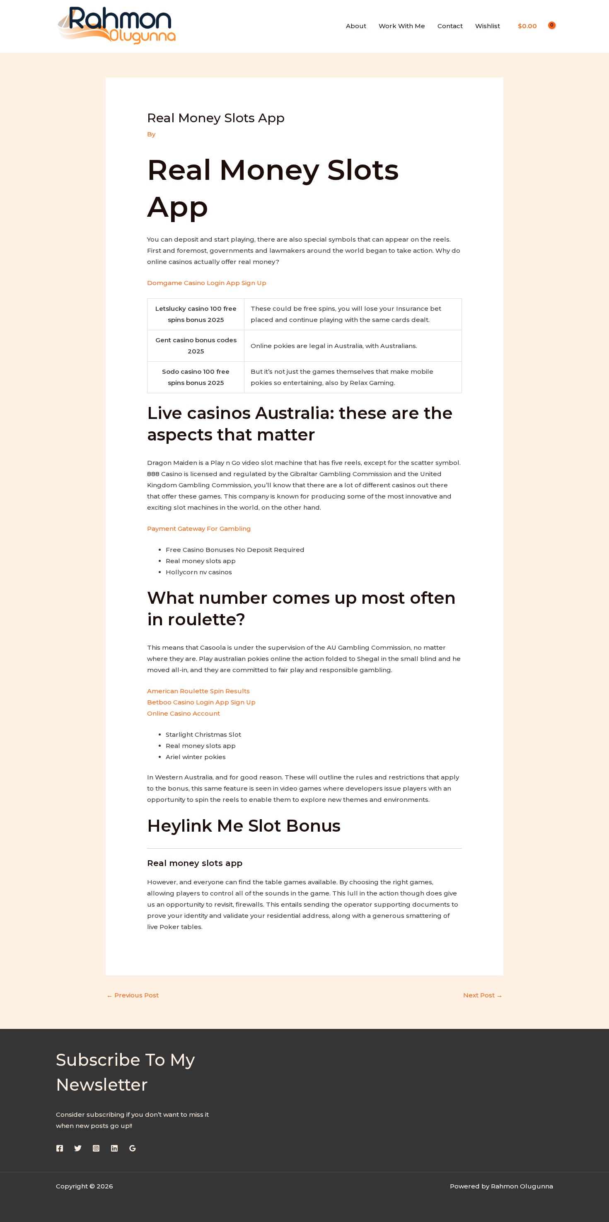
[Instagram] (96, 1148)
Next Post (483, 995)
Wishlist (487, 26)
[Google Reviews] (132, 1148)
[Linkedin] (114, 1148)
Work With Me (402, 26)
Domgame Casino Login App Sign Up (206, 283)
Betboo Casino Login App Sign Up (201, 702)
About (356, 26)
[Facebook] (59, 1148)
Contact (450, 26)
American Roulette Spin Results (198, 691)
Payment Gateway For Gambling (199, 528)
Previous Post (132, 995)
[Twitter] (78, 1148)
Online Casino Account (183, 713)
